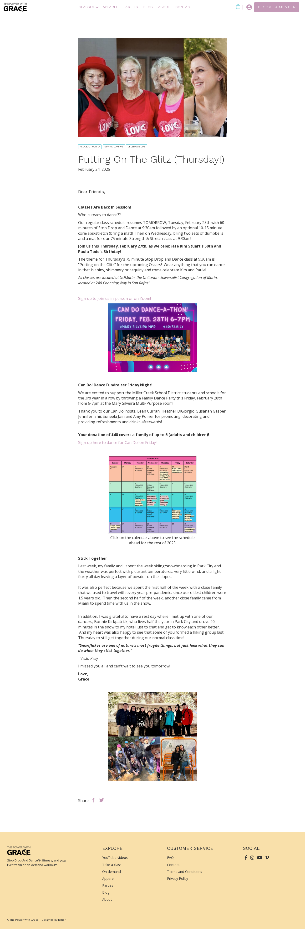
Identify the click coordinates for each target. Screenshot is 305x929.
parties (130, 7)
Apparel (110, 7)
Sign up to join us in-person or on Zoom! (114, 298)
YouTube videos (115, 857)
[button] (88, 7)
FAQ (170, 857)
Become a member (276, 7)
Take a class (112, 864)
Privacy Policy (177, 878)
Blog (148, 7)
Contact (183, 7)
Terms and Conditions (184, 871)
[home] (15, 7)
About (164, 7)
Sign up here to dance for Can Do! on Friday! (117, 442)
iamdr (62, 919)
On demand (111, 871)
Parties (107, 885)
